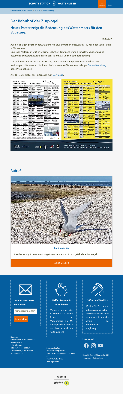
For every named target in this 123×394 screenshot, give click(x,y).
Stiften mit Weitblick (97, 300)
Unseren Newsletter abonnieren (24, 302)
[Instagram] (93, 348)
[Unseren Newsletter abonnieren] (25, 289)
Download (58, 75)
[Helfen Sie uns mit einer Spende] (61, 289)
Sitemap (99, 355)
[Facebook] (85, 348)
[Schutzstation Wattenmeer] (52, 3)
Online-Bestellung (97, 65)
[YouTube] (100, 348)
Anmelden (21, 319)
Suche (92, 355)
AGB (106, 355)
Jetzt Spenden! (52, 362)
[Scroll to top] (116, 387)
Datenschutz (98, 358)
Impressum (87, 358)
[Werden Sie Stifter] (97, 289)
